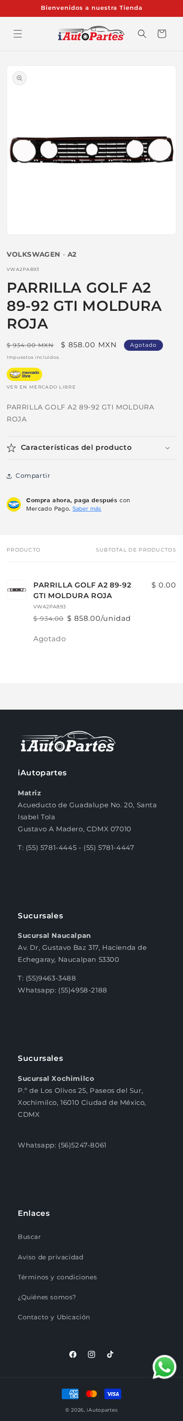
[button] (18, 34)
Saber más (86, 508)
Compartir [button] (33, 476)
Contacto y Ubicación (54, 1317)
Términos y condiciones (57, 1277)
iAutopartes (102, 1410)
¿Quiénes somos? (47, 1297)
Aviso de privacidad (50, 1257)
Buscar (29, 1237)
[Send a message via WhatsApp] (165, 1367)
